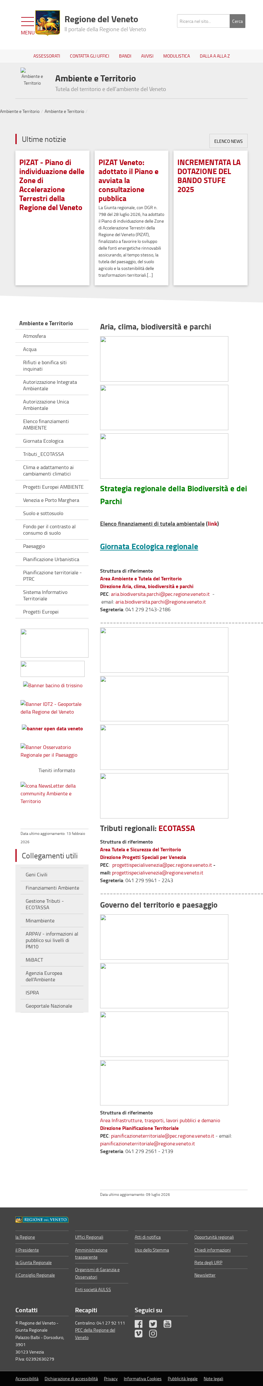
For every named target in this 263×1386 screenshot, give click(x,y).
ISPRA (32, 992)
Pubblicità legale (183, 1378)
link (212, 524)
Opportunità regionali (214, 1237)
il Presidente (27, 1250)
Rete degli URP (208, 1262)
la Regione (25, 1237)
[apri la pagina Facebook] (141, 1325)
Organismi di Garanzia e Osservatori (97, 1273)
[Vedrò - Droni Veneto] (55, 641)
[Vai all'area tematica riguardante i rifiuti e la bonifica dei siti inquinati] (164, 745)
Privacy (111, 1378)
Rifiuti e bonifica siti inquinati (45, 365)
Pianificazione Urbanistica (51, 559)
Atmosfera (34, 335)
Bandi (125, 56)
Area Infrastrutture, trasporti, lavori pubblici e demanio (160, 1120)
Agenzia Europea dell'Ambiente (44, 976)
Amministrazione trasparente (91, 1253)
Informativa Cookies (143, 1378)
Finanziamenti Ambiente (52, 887)
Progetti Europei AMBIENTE (53, 486)
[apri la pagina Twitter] (156, 1325)
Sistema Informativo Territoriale (45, 595)
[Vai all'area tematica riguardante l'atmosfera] (164, 358)
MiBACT (34, 959)
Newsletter (205, 1275)
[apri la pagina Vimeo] (141, 1335)
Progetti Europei (41, 611)
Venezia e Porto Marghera (51, 500)
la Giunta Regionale (33, 1262)
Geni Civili (36, 874)
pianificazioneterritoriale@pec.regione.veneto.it (162, 1135)
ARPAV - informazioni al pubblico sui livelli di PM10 (52, 940)
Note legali (213, 1378)
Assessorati (46, 56)
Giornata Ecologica (43, 440)
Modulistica (176, 56)
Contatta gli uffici (89, 56)
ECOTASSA (176, 828)
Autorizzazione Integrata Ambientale (50, 385)
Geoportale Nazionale (49, 1005)
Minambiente (40, 920)
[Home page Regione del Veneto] (47, 23)
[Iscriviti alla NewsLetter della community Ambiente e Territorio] (55, 792)
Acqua (30, 349)
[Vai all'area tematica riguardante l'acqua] (164, 647)
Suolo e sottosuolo (43, 513)
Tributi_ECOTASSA (43, 453)
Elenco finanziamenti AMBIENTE (46, 424)
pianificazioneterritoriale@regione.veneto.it (147, 1143)
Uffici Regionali (89, 1237)
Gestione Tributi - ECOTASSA (45, 904)
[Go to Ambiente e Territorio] (42, 1219)
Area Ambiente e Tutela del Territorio (141, 578)
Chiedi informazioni (212, 1250)
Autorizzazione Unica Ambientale (46, 404)
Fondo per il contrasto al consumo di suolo (49, 529)
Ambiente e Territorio (19, 111)
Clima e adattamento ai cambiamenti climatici (48, 470)
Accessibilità (26, 1378)
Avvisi (147, 56)
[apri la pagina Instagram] (156, 1335)
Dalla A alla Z (215, 56)
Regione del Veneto (105, 22)
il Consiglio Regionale (35, 1275)
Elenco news (228, 141)
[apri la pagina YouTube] (170, 1325)
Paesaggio (34, 546)
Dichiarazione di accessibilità (71, 1378)
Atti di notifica (148, 1237)
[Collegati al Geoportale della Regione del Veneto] (55, 706)
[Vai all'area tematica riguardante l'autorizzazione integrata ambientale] (164, 793)
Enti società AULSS (93, 1289)
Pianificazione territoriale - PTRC (52, 575)
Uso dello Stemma (152, 1250)
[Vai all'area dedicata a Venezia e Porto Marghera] (164, 696)
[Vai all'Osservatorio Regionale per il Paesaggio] (55, 749)
